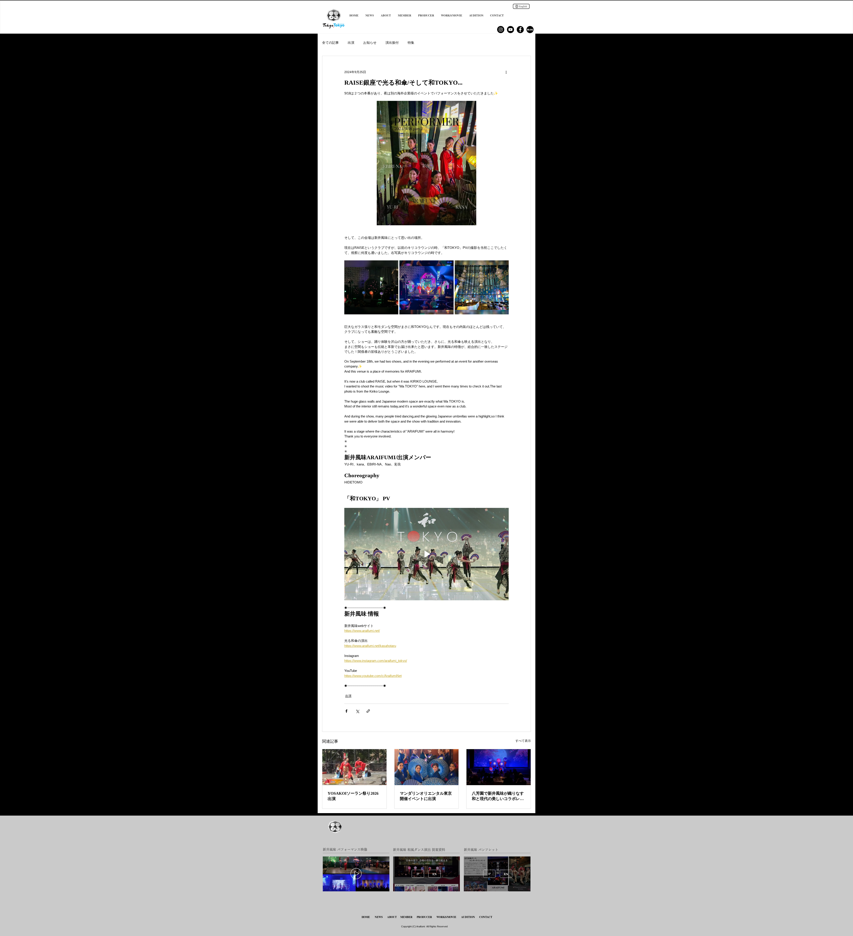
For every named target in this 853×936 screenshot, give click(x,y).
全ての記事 (330, 42)
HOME (366, 917)
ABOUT (392, 917)
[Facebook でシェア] (346, 711)
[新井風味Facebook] (520, 29)
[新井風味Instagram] (500, 29)
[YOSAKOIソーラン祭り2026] (354, 767)
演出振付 (392, 42)
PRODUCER (424, 917)
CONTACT (485, 917)
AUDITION (468, 917)
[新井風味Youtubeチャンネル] (510, 29)
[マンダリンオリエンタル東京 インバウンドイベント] (427, 767)
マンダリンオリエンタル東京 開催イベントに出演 (426, 796)
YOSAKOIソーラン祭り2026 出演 (353, 796)
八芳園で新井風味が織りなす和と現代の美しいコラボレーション (498, 796)
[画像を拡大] (371, 287)
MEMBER (406, 917)
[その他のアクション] (506, 72)
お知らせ (370, 42)
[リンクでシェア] (368, 711)
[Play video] (426, 554)
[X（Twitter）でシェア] (357, 711)
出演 (351, 42)
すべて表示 (523, 740)
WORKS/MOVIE (446, 917)
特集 (411, 42)
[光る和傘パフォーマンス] (498, 767)
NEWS (379, 917)
